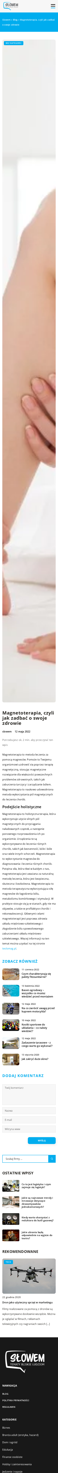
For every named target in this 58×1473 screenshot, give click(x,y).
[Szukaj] (52, 1159)
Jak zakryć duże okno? (35, 1059)
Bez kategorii (13, 43)
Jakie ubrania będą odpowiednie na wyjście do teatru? (37, 1235)
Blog (5, 1393)
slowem (7, 731)
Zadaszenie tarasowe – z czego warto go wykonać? (37, 1044)
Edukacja (7, 1449)
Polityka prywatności (15, 1400)
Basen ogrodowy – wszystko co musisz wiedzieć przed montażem (37, 993)
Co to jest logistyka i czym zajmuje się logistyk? (36, 1186)
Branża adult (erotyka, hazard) (20, 1435)
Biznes (6, 1427)
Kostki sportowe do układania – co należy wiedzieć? (34, 1028)
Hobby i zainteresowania (17, 1464)
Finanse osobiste (12, 1457)
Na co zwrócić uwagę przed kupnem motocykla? (38, 1010)
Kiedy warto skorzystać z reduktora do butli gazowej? (38, 1219)
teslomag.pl (9, 948)
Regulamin (8, 1406)
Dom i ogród (9, 1442)
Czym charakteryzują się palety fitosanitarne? (36, 975)
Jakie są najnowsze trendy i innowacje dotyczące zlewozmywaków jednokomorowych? (37, 1202)
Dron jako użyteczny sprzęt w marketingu (27, 1302)
